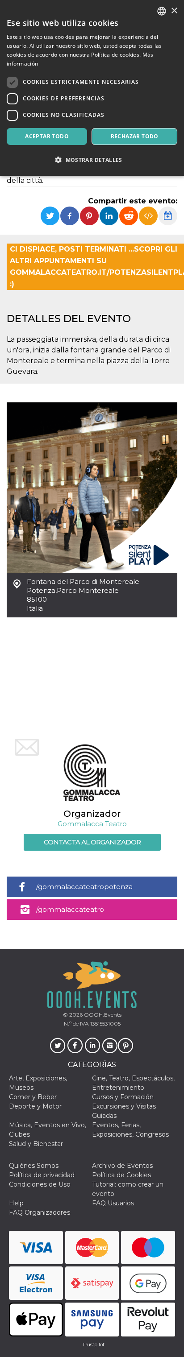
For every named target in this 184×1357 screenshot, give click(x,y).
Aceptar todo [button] (47, 136)
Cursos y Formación (123, 1097)
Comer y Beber (33, 1097)
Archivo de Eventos (122, 1166)
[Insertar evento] (148, 216)
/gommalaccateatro (70, 909)
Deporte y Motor (35, 1106)
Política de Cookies (121, 1175)
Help (16, 1203)
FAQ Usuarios (113, 1203)
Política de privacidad (42, 1175)
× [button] (174, 11)
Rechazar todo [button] (135, 136)
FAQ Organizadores (39, 1212)
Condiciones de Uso (40, 1184)
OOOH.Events (102, 1014)
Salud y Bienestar (36, 1144)
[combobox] (161, 11)
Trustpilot (93, 1344)
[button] (92, 159)
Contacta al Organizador (92, 842)
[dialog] (92, 88)
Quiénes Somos (34, 1166)
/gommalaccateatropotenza (84, 886)
